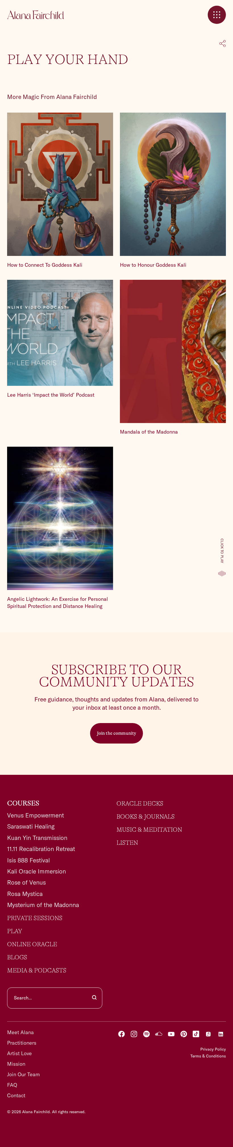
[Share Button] (222, 44)
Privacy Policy (213, 1049)
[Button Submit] (94, 998)
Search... (23, 998)
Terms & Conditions (208, 1056)
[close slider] (217, 15)
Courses (23, 803)
